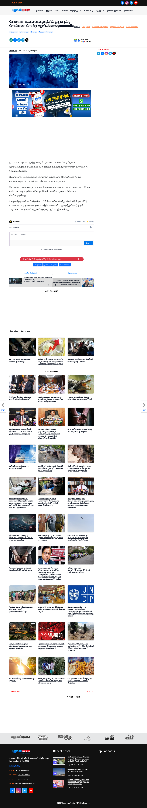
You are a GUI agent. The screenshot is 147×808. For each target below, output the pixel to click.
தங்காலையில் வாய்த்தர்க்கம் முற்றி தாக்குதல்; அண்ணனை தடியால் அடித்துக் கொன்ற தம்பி (51, 646)
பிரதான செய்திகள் (117, 26)
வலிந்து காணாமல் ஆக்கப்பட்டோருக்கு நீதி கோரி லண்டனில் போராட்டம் (79, 570)
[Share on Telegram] (23, 40)
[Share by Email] (26, 40)
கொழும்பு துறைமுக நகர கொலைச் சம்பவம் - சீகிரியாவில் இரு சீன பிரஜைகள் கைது (51, 680)
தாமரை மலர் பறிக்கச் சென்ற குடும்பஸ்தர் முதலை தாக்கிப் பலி (80, 398)
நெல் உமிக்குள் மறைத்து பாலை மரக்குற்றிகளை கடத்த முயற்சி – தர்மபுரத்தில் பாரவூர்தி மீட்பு (80, 468)
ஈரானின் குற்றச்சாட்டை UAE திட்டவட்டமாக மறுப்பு (78, 770)
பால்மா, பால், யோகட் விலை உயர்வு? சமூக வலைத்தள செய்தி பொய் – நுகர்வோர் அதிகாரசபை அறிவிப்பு (51, 361)
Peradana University (45, 32)
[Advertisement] (51, 141)
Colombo (34, 32)
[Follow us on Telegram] (98, 53)
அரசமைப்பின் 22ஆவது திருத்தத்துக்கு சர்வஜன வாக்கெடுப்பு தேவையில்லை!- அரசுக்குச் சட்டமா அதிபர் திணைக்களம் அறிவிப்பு (49, 433)
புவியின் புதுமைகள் (114, 10)
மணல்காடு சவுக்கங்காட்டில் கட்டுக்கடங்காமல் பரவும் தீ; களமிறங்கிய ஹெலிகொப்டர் (78, 537)
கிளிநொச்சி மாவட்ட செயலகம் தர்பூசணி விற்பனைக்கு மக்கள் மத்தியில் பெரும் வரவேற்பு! (78, 759)
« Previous (15, 691)
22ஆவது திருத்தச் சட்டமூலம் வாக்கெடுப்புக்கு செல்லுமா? (20, 398)
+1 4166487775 (22, 770)
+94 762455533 (24, 775)
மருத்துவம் (100, 10)
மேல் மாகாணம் (132, 26)
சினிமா (65, 10)
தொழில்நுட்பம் (75, 10)
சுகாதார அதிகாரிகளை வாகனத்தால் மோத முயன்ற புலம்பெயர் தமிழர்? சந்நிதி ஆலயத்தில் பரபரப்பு (48, 502)
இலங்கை (39, 10)
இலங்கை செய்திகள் (100, 26)
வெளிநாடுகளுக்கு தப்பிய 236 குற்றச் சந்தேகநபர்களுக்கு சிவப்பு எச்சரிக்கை (50, 537)
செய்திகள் (86, 26)
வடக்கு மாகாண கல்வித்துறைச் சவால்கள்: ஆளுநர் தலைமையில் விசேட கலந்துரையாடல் (50, 399)
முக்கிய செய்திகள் (30, 273)
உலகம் (57, 10)
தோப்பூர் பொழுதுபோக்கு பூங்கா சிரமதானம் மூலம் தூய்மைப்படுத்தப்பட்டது (21, 609)
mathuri (13, 50)
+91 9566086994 (21, 779)
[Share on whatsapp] (11, 40)
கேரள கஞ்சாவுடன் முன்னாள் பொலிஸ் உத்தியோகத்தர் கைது (20, 569)
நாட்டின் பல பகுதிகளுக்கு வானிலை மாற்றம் (18, 467)
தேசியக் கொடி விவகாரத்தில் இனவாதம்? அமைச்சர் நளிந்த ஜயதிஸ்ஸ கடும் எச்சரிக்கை (20, 431)
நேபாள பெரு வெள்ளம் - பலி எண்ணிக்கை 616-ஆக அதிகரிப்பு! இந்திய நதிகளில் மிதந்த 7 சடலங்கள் (81, 647)
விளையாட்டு (88, 10)
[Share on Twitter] (19, 40)
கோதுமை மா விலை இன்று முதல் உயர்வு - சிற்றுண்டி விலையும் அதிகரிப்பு (80, 680)
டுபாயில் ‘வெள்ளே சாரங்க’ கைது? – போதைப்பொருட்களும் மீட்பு (80, 430)
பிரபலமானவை (73, 273)
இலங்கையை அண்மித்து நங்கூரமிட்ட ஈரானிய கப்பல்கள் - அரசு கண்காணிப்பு (21, 537)
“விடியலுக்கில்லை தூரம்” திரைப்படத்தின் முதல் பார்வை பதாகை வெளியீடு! (20, 646)
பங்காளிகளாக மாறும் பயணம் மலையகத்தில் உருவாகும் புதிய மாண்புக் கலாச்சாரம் (78, 782)
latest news (13, 32)
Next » (90, 691)
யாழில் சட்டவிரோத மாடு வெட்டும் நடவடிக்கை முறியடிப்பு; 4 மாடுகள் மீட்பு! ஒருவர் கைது (51, 468)
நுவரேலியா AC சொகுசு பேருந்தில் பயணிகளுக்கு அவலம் (80, 360)
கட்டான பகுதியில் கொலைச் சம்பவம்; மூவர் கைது (20, 360)
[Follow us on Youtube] (114, 53)
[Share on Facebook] (15, 40)
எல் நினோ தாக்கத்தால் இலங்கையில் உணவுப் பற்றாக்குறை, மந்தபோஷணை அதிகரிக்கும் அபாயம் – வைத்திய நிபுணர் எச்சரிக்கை (81, 503)
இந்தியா (49, 10)
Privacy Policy (14, 766)
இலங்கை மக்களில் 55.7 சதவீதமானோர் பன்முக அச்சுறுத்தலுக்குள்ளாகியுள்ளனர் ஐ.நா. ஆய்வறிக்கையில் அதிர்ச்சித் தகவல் (81, 611)
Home (77, 26)
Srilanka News (24, 32)
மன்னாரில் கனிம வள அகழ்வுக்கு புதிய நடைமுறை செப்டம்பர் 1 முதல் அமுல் (51, 609)
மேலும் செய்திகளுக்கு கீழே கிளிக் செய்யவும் (42, 259)
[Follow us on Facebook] (102, 53)
